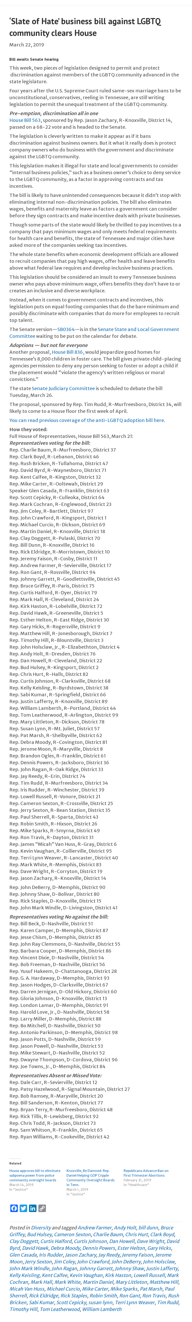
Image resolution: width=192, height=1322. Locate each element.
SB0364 (66, 329)
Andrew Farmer (94, 1228)
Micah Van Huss (26, 1289)
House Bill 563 (25, 120)
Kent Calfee (54, 1275)
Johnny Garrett (95, 1268)
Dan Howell (121, 1241)
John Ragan (64, 1268)
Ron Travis (154, 1296)
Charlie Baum (108, 1234)
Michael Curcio (63, 1289)
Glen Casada (23, 1255)
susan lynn (100, 1302)
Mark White (67, 1282)
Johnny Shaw (129, 1268)
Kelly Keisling (24, 1275)
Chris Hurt (136, 1234)
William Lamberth (102, 1309)
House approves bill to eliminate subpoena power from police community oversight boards (34, 1175)
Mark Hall (41, 1282)
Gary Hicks (159, 1248)
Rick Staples (73, 1296)
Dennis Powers (98, 1248)
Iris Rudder (51, 1255)
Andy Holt (125, 1228)
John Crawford (93, 1262)
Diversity (41, 1228)
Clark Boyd (162, 1234)
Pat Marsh (151, 1289)
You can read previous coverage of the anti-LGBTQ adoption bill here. (87, 420)
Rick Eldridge (43, 1296)
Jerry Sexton (38, 1262)
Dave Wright (150, 1241)
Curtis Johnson (90, 1241)
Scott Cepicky (71, 1302)
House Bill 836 (67, 352)
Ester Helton (131, 1248)
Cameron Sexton (72, 1234)
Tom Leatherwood (60, 1309)
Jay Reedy (108, 1255)
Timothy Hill (23, 1309)
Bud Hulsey (39, 1234)
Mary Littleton (131, 1282)
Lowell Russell (149, 1275)
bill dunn (148, 1228)
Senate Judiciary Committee (63, 388)
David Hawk (35, 1248)
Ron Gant (129, 1296)
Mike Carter (95, 1289)
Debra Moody (65, 1248)
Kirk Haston (118, 1275)
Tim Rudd (167, 1302)
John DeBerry (125, 1262)
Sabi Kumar (41, 1302)
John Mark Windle (29, 1268)
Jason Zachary (80, 1255)
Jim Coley (64, 1262)
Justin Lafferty (161, 1268)
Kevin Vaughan (86, 1275)
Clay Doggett (23, 1241)
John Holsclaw (158, 1262)
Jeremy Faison (137, 1255)
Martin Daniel (98, 1282)
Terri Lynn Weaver (135, 1302)
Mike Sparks (123, 1289)
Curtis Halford (55, 1241)
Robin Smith (103, 1296)
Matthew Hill (163, 1282)
